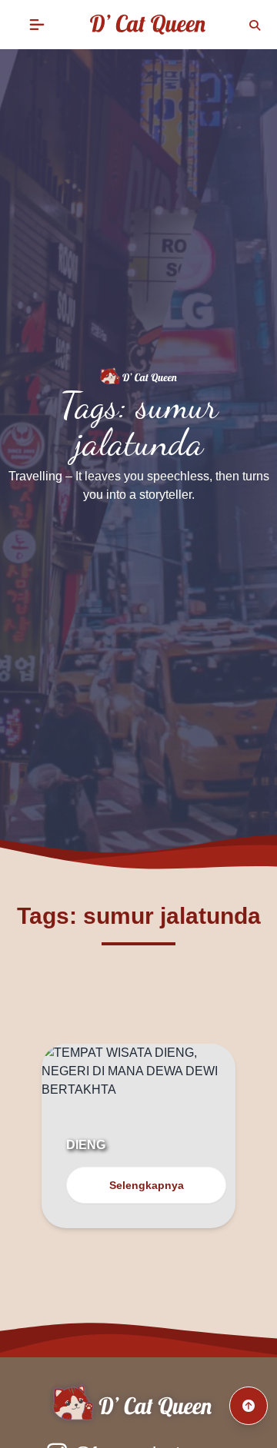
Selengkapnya (146, 1185)
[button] (36, 24)
